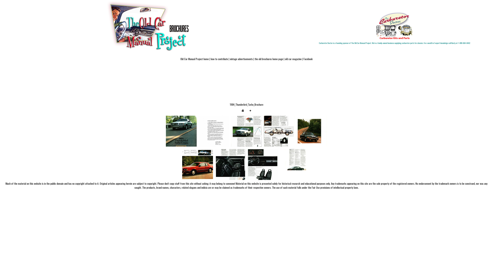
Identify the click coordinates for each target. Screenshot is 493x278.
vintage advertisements (241, 59)
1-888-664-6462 (464, 43)
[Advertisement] (246, 83)
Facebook (308, 59)
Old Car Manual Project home (194, 59)
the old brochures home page (269, 59)
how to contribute (219, 59)
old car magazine (293, 59)
